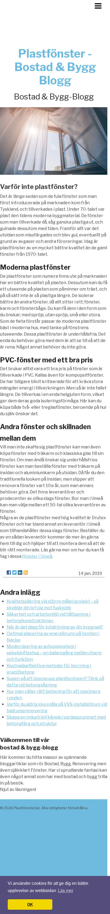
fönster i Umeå (37, 556)
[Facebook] (9, 572)
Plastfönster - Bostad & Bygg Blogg (55, 67)
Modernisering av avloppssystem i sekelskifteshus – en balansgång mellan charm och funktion (54, 653)
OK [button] (30, 904)
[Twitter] (14, 572)
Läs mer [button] (65, 890)
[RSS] (25, 572)
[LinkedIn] (20, 572)
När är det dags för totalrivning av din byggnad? (55, 627)
